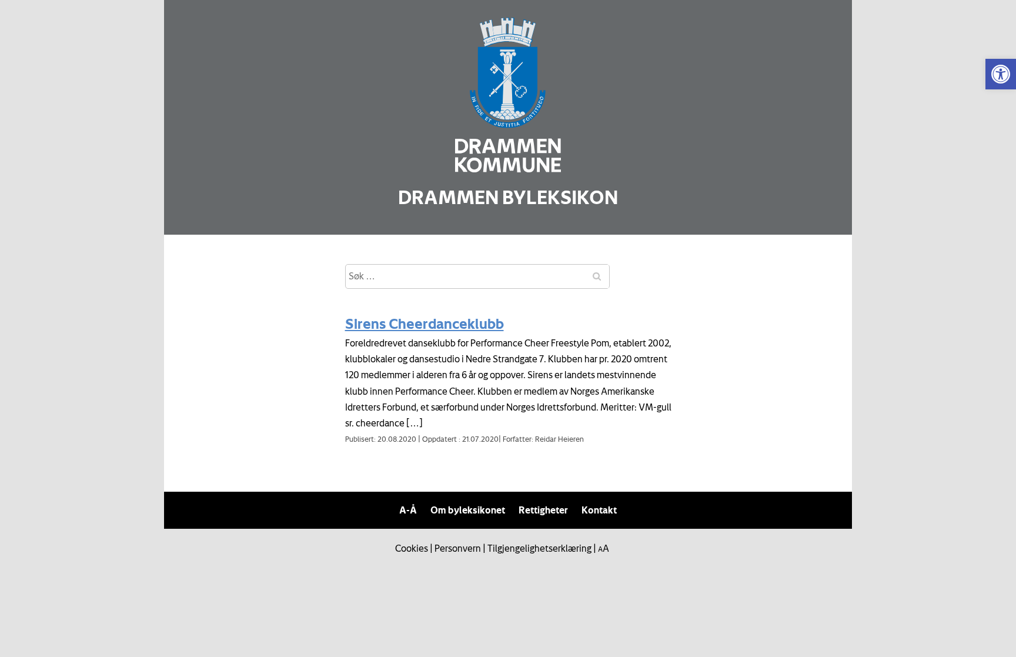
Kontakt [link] (599, 510)
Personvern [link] (458, 548)
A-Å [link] (408, 510)
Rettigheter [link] (543, 510)
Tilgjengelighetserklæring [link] (539, 548)
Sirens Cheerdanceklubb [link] (424, 323)
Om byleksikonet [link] (467, 510)
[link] (1000, 74)
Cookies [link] (411, 548)
